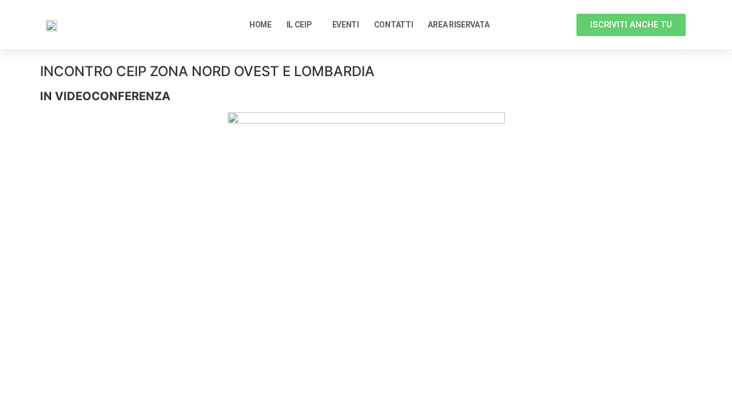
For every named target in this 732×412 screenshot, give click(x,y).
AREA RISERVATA (458, 24)
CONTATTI (393, 24)
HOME (260, 24)
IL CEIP (299, 24)
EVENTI (345, 24)
